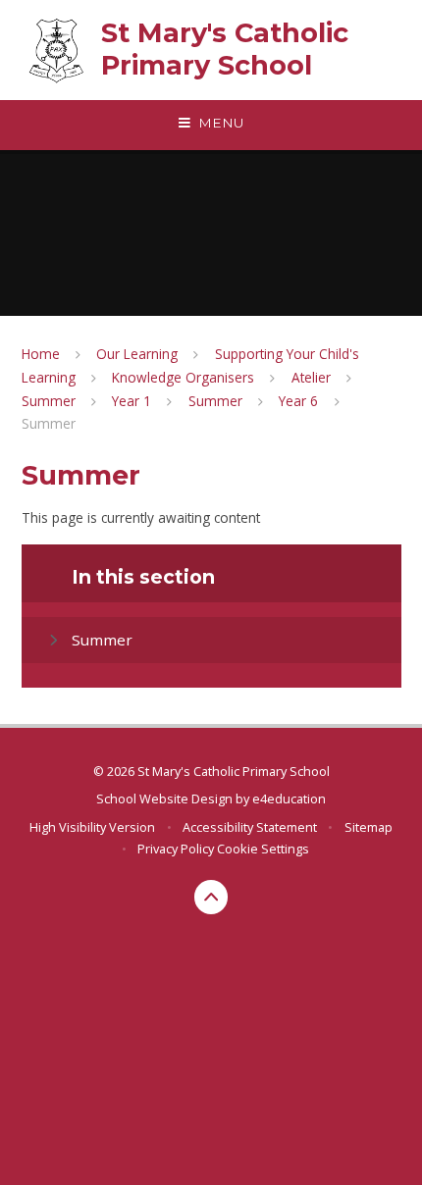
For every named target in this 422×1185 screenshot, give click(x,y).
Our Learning (137, 353)
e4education (289, 798)
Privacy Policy (175, 848)
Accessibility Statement (250, 827)
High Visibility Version (92, 827)
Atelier (311, 377)
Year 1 (131, 400)
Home (41, 353)
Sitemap (368, 827)
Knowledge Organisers (183, 377)
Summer (49, 400)
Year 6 (298, 400)
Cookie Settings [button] (263, 848)
